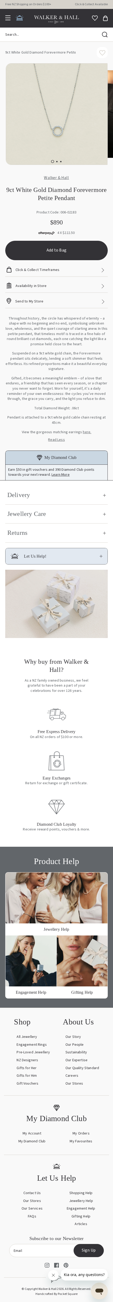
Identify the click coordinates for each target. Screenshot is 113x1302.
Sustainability (76, 1052)
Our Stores (74, 1083)
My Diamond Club (31, 1141)
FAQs (32, 1216)
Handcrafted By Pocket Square (56, 1294)
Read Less (56, 439)
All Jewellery (27, 1036)
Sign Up (89, 1250)
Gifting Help (80, 1216)
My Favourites (81, 1141)
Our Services (32, 1208)
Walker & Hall (56, 178)
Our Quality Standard (82, 1068)
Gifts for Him (27, 1075)
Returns (17, 532)
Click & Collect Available (91, 4)
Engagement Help (81, 1208)
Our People (74, 1044)
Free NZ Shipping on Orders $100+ (28, 4)
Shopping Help (81, 1193)
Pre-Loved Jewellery (33, 1052)
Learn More (61, 474)
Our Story (73, 1036)
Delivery (18, 494)
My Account (32, 1133)
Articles (81, 1224)
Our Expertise (76, 1060)
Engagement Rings (32, 1044)
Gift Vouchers (27, 1083)
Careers (71, 1075)
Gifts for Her (27, 1068)
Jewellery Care (26, 513)
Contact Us (32, 1193)
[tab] (52, 161)
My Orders (81, 1133)
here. (87, 432)
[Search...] (105, 34)
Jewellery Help (81, 1201)
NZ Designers (27, 1060)
